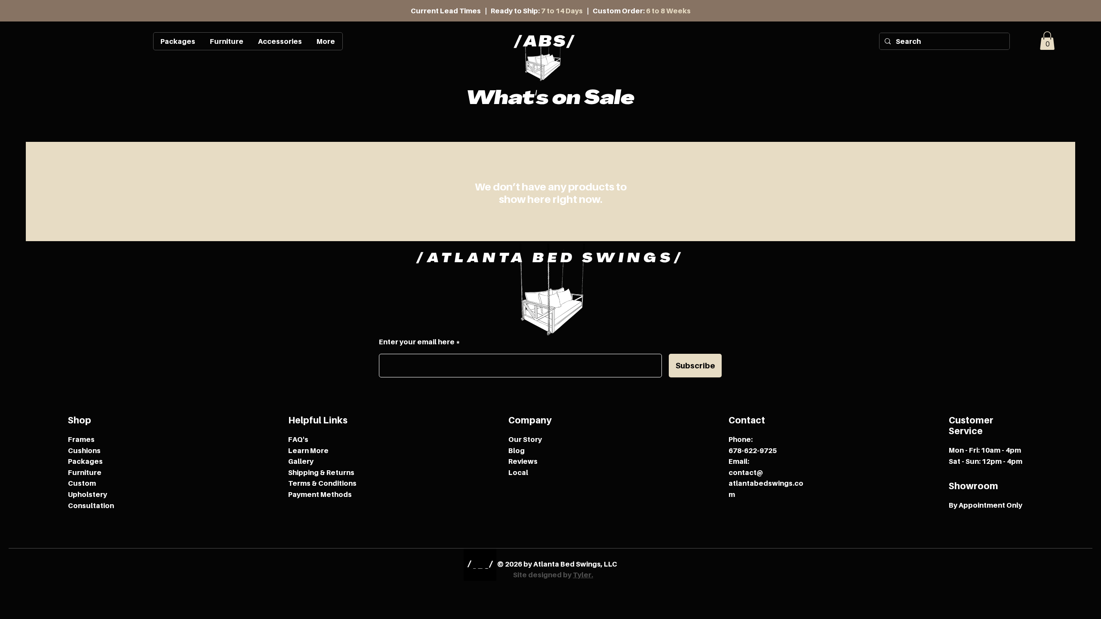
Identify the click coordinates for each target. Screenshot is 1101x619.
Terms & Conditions (322, 483)
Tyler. (583, 574)
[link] (1047, 40)
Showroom (973, 486)
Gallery (301, 461)
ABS (545, 42)
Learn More (308, 450)
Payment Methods (320, 494)
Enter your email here (417, 341)
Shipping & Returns (321, 472)
